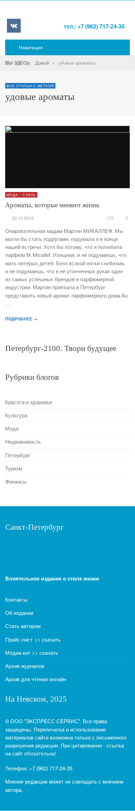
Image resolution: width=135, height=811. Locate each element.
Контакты (16, 599)
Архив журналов (24, 665)
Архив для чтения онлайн (35, 679)
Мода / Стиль (21, 194)
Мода (11, 428)
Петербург (17, 455)
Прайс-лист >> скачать (33, 639)
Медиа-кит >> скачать (31, 652)
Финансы (16, 481)
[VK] (14, 26)
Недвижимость (23, 441)
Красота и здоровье (28, 402)
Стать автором (22, 625)
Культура (16, 415)
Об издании (19, 612)
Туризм (13, 468)
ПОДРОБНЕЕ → (21, 319)
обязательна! (40, 753)
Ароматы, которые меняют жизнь (52, 205)
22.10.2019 (23, 218)
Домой (42, 62)
